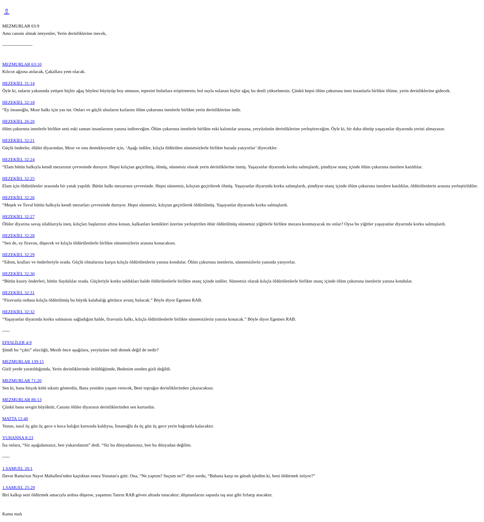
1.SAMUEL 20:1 (17, 468)
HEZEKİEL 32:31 (18, 292)
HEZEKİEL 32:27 (18, 216)
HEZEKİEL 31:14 (18, 83)
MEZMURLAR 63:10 (22, 64)
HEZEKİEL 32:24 (18, 159)
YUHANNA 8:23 (17, 437)
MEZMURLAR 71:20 (22, 380)
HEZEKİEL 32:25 (18, 178)
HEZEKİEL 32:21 (18, 140)
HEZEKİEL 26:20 (18, 121)
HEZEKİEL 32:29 (18, 254)
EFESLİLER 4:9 (17, 342)
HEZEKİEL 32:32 (18, 311)
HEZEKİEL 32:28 (18, 235)
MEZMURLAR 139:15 (23, 361)
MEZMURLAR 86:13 (22, 399)
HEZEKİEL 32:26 (18, 197)
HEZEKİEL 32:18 (18, 102)
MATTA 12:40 (15, 418)
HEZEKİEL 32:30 (18, 273)
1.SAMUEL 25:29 (18, 487)
